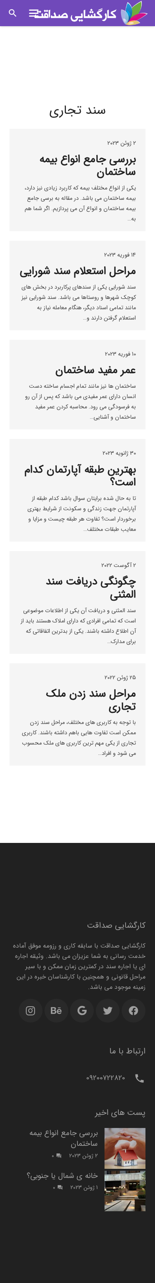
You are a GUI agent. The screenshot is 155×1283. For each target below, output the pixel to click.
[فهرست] (34, 13)
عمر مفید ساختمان (95, 370)
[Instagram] (31, 1011)
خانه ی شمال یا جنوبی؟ (62, 1176)
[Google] (82, 1011)
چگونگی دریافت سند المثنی (91, 588)
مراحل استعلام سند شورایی (78, 271)
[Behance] (56, 1011)
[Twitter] (108, 1011)
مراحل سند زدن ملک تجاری (91, 700)
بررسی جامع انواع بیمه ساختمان (87, 166)
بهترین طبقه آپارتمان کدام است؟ (80, 476)
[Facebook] (133, 1011)
